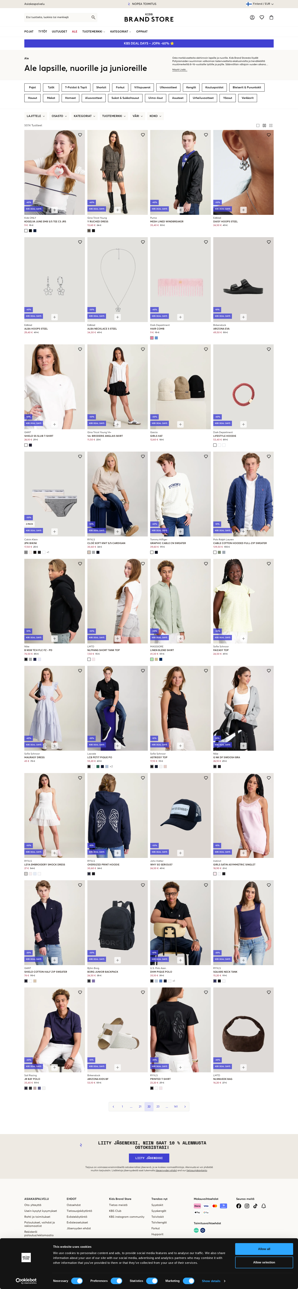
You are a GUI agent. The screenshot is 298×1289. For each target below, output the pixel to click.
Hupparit (157, 1234)
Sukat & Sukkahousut (125, 98)
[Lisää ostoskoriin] (54, 210)
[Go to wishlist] (261, 17)
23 (158, 1106)
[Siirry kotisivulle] (149, 17)
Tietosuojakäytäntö (79, 1211)
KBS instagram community (126, 1216)
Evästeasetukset (77, 1222)
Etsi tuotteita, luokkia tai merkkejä (47, 17)
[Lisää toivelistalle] (80, 135)
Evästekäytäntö (77, 1216)
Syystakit (157, 1205)
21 (140, 1106)
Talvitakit (157, 1216)
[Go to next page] (184, 1106)
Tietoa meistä (118, 1205)
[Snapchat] (263, 1206)
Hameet (70, 98)
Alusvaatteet (93, 98)
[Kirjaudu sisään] (252, 17)
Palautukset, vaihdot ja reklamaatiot (39, 1224)
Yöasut (227, 98)
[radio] (258, 125)
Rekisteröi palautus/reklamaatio (39, 1234)
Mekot (51, 98)
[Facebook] (238, 1206)
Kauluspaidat (214, 87)
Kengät (191, 87)
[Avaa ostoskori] (271, 17)
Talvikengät (159, 1222)
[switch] (116, 1281)
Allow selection (264, 1262)
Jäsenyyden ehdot (79, 1228)
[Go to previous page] (113, 1106)
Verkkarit (248, 98)
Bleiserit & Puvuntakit (247, 87)
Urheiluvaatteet (203, 98)
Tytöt (42, 31)
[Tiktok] (255, 1206)
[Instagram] (247, 1206)
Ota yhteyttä (32, 1205)
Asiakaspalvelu (34, 4)
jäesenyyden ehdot (166, 1170)
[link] (149, 17)
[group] (264, 125)
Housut (32, 98)
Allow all (264, 1249)
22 (149, 1106)
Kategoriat (119, 31)
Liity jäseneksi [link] (149, 1158)
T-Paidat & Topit (76, 87)
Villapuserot (142, 87)
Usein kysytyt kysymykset (40, 1211)
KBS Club (115, 1211)
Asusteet (177, 98)
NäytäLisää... (179, 70)
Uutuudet (59, 31)
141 (176, 1106)
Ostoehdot (74, 1205)
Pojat (28, 31)
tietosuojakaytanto (197, 1170)
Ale (74, 31)
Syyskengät (158, 1211)
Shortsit (101, 87)
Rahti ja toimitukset (37, 1216)
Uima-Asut (155, 98)
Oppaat (142, 31)
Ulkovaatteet (168, 87)
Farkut (120, 87)
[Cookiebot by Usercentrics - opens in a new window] (26, 1281)
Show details (211, 1281)
